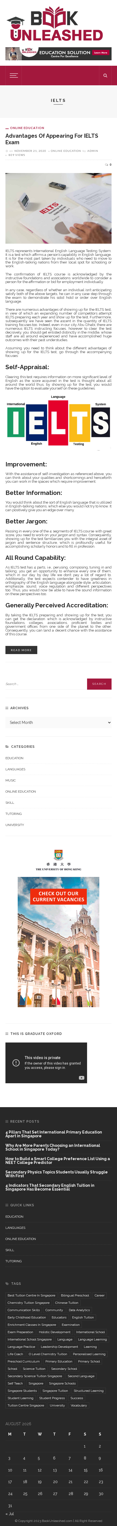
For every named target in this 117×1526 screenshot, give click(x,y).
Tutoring (13, 814)
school (12, 1369)
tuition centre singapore (26, 1405)
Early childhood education (27, 1317)
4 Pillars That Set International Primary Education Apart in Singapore (53, 1134)
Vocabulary (79, 1405)
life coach (15, 1354)
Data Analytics (79, 1310)
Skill (9, 803)
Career (99, 1295)
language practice (21, 1347)
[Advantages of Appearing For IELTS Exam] (58, 208)
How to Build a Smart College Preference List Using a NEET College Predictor (57, 1161)
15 (85, 1470)
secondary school (64, 1369)
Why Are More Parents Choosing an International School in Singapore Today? (52, 1147)
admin (92, 150)
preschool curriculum (24, 1361)
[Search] (105, 75)
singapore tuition (55, 1391)
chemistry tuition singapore (29, 1303)
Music (10, 780)
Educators (59, 1317)
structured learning (89, 1391)
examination (71, 1325)
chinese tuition (66, 1303)
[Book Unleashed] (54, 23)
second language (81, 1376)
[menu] (13, 75)
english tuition (83, 1317)
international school (90, 1332)
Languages (15, 769)
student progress (52, 1398)
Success (76, 1398)
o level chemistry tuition (48, 1354)
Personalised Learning (89, 1354)
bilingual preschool (75, 1295)
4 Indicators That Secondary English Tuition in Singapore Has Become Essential (49, 1187)
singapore (36, 1383)
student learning (20, 1398)
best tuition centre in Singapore (31, 1295)
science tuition (34, 1369)
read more (21, 650)
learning (90, 1347)
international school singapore (30, 1339)
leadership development (59, 1347)
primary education (58, 1361)
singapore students (22, 1391)
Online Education (27, 128)
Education (14, 758)
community (54, 1310)
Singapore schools (62, 1383)
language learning (92, 1339)
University (14, 825)
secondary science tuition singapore (35, 1376)
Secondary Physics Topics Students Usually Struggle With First (56, 1174)
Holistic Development (54, 1332)
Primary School (89, 1361)
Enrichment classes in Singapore (32, 1325)
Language (64, 1339)
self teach (15, 1383)
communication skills (24, 1310)
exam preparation (20, 1332)
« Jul (9, 1514)
